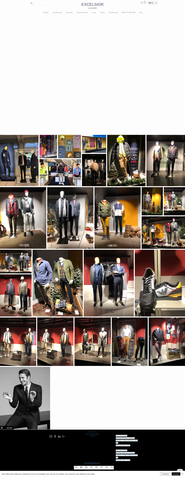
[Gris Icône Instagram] (51, 436)
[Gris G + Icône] (63, 436)
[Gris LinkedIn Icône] (59, 436)
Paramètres (165, 474)
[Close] (183, 473)
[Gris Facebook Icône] (55, 436)
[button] (145, 2)
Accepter (176, 474)
